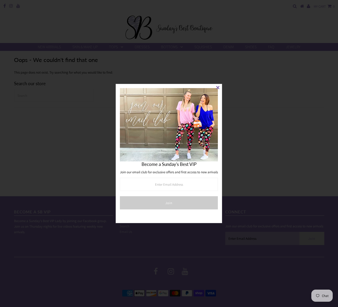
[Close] (218, 88)
